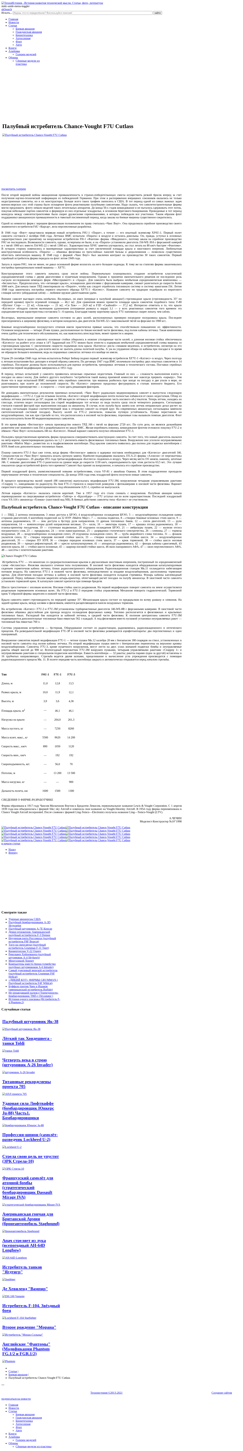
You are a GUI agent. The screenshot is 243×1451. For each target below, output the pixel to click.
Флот (19, 41)
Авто (19, 44)
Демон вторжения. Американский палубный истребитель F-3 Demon (29, 933)
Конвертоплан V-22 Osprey (25, 951)
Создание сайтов (222, 1392)
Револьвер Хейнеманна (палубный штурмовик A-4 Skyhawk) (30, 956)
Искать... (6, 12)
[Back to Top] (2, 1384)
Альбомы (14, 51)
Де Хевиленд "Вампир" (25, 1288)
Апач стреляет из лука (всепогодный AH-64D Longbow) (24, 1245)
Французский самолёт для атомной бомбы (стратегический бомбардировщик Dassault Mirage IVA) (27, 1187)
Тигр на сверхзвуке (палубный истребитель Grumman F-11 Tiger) (29, 946)
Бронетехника (24, 35)
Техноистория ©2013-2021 (106, 1392)
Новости (14, 22)
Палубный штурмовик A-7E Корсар (30, 928)
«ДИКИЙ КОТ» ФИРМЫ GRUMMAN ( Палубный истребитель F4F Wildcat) (33, 981)
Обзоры (13, 57)
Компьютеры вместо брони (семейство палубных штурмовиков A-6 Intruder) (32, 965)
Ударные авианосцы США (25, 919)
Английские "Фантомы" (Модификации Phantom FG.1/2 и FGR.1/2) (26, 1349)
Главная (13, 19)
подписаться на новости (16, 1398)
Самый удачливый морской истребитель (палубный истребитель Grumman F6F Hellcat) (33, 973)
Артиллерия (23, 38)
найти (158, 13)
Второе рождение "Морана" (29, 1327)
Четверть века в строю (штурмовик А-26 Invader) (27, 1062)
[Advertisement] (91, 93)
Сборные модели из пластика (33, 1446)
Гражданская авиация (29, 31)
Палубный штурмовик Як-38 (30, 1021)
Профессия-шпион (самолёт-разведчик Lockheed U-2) (30, 1137)
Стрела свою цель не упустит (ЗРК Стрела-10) (30, 1158)
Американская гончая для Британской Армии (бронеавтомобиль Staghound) (30, 1219)
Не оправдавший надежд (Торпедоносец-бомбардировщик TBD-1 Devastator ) (34, 994)
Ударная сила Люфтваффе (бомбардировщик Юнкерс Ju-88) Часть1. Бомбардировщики (28, 1110)
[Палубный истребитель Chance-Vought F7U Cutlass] (34, 134)
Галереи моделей (26, 54)
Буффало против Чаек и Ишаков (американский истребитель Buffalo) (31, 988)
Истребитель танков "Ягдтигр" (22, 1269)
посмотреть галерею (13, 188)
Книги (13, 47)
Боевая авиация (25, 28)
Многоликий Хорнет (21, 960)
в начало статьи (10, 843)
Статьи (13, 25)
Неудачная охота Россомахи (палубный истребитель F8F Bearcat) (32, 940)
